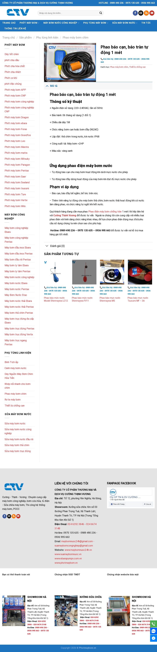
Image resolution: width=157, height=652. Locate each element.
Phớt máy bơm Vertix (16, 200)
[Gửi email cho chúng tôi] (140, 13)
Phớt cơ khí (11, 78)
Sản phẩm (25, 37)
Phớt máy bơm (28, 23)
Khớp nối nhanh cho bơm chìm (18, 386)
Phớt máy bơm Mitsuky (17, 158)
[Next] (152, 284)
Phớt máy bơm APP (15, 89)
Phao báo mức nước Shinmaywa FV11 (82, 299)
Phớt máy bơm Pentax (17, 170)
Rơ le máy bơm (13, 399)
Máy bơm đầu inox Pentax (19, 253)
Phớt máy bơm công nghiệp (19, 101)
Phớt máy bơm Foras (16, 129)
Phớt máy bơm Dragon (17, 117)
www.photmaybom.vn (66, 562)
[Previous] (44, 284)
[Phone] (153, 623)
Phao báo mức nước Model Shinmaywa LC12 (56, 299)
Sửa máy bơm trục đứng (18, 451)
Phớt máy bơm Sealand (17, 182)
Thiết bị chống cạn (15, 405)
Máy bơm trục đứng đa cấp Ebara (19, 320)
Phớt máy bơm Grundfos (18, 135)
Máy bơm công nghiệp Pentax (16, 239)
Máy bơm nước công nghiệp (60, 23)
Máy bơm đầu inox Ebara (18, 247)
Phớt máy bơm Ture (15, 194)
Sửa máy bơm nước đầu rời (19, 439)
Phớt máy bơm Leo (15, 141)
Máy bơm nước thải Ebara (18, 301)
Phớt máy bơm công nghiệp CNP (19, 109)
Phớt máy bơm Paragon (17, 164)
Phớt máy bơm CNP (15, 95)
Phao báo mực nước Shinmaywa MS (110, 299)
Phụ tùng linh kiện (47, 37)
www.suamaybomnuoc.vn (68, 554)
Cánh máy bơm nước (15, 368)
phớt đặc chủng (13, 83)
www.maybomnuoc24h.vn (78, 549)
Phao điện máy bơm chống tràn (105, 211)
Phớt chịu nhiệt (13, 72)
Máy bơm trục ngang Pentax (16, 342)
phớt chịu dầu (12, 60)
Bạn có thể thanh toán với (16, 574)
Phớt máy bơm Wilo (15, 206)
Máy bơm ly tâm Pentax (17, 271)
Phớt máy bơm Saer (15, 176)
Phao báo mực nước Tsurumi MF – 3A (138, 299)
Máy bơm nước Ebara (16, 283)
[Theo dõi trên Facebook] (135, 13)
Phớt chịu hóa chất (15, 66)
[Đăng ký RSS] (146, 13)
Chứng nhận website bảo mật (123, 574)
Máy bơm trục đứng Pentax (19, 328)
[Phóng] (48, 78)
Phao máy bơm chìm (75, 37)
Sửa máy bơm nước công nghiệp (18, 431)
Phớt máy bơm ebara (16, 123)
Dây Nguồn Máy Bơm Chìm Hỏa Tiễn (19, 376)
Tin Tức (146, 23)
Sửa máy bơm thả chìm (17, 445)
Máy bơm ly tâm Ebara (17, 265)
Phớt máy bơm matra (16, 152)
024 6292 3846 (76, 524)
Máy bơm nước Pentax (17, 289)
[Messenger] (153, 638)
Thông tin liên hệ (15, 28)
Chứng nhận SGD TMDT (67, 574)
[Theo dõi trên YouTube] (151, 13)
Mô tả (53, 85)
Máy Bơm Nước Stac (16, 295)
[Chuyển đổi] (47, 86)
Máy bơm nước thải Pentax (19, 306)
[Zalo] (153, 631)
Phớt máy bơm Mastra (17, 147)
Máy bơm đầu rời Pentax (18, 259)
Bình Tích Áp (11, 362)
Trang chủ (9, 23)
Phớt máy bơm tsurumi (17, 188)
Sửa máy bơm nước (123, 23)
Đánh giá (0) (57, 246)
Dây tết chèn (12, 54)
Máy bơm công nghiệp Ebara (16, 230)
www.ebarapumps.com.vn (68, 558)
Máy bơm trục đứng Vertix (19, 334)
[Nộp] (100, 13)
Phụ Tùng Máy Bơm (94, 23)
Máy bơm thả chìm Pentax (19, 312)
